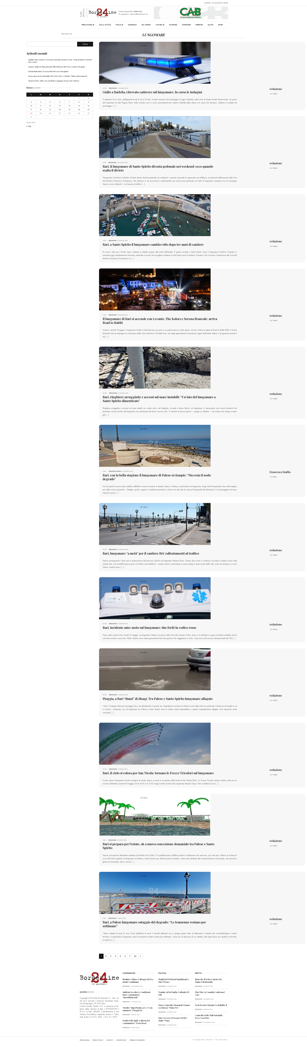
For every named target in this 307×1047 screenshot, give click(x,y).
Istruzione (186, 25)
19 (50, 109)
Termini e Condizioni (137, 1040)
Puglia (118, 25)
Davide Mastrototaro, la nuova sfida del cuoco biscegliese (48, 71)
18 (40, 109)
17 (31, 109)
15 (79, 106)
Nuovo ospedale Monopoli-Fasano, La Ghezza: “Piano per (174, 1006)
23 (88, 109)
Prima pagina (87, 25)
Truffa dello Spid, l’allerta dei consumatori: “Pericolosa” (136, 1021)
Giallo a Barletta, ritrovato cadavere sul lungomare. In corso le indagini (152, 92)
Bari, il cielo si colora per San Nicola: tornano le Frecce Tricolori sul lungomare (158, 773)
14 (69, 106)
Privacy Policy (97, 1040)
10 (31, 106)
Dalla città (104, 25)
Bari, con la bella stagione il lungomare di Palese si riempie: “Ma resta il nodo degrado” (157, 477)
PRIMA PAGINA (84, 1040)
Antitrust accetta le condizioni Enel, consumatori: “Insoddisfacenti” (136, 995)
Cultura (159, 25)
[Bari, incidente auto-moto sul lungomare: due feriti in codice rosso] (155, 598)
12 (50, 106)
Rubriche (199, 25)
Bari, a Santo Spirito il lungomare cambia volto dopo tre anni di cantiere (153, 244)
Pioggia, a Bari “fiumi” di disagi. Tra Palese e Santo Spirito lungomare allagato (158, 699)
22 (79, 109)
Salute (210, 25)
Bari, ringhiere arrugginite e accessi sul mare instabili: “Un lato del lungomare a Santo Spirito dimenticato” (159, 399)
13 (59, 106)
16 (88, 106)
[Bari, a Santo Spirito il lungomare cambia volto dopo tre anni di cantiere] (155, 215)
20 (60, 109)
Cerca (85, 44)
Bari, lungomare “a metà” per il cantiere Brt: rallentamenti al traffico (151, 553)
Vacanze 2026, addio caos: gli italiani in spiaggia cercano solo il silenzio (53, 81)
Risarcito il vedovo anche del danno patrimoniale (208, 980)
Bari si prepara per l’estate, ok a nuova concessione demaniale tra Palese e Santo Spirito (158, 846)
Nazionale (132, 25)
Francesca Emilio (115, 471)
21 (69, 109)
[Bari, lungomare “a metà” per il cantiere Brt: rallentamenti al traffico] (155, 523)
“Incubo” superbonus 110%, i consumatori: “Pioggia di (138, 1009)
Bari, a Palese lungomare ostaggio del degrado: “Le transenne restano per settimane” (154, 924)
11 (40, 106)
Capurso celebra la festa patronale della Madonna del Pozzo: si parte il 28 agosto (56, 67)
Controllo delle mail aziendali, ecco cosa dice (209, 1016)
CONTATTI (109, 1040)
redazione (113, 88)
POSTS (275, 94)
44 (135, 956)
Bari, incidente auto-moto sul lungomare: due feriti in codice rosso (149, 627)
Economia (173, 25)
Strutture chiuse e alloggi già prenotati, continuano (138, 980)
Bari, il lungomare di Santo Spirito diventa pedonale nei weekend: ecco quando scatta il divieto (158, 168)
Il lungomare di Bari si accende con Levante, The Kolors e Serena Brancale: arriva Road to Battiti (160, 321)
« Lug (28, 126)
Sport (220, 25)
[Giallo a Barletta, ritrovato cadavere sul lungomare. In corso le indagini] (155, 62)
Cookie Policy (121, 1040)
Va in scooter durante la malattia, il (211, 1005)
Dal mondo (146, 25)
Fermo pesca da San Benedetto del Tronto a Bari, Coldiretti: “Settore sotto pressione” (58, 76)
